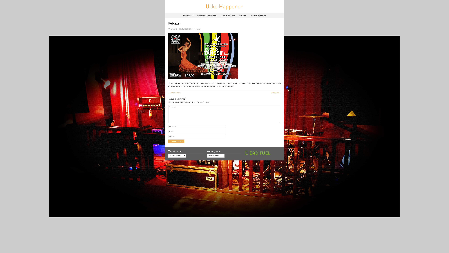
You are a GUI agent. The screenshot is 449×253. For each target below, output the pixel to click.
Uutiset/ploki (188, 15)
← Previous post (174, 93)
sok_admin (173, 29)
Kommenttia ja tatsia (258, 15)
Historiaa (242, 15)
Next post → (276, 93)
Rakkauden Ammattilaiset (207, 15)
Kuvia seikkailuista (228, 15)
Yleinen (198, 29)
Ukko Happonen (224, 6)
